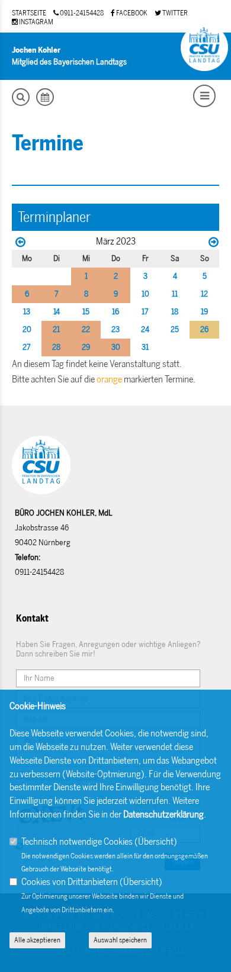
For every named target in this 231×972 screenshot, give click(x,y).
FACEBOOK (131, 13)
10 (145, 294)
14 (56, 312)
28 (56, 347)
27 (27, 347)
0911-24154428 (81, 13)
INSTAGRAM (35, 22)
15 (85, 312)
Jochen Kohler (36, 50)
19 (204, 312)
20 (27, 329)
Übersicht (156, 841)
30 (115, 347)
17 (145, 312)
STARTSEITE (29, 13)
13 (26, 312)
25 (175, 329)
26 (204, 329)
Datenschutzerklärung (163, 814)
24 (145, 329)
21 (56, 329)
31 (145, 347)
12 (204, 294)
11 (175, 294)
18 (174, 312)
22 (86, 329)
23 (115, 329)
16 (115, 312)
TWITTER (174, 13)
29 (86, 347)
